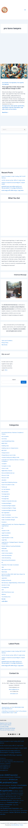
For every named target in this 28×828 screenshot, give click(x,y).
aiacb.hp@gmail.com (14, 689)
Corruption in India (6, 466)
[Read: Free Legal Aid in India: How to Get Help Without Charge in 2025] (14, 71)
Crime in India (5, 468)
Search (14, 379)
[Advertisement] (14, 49)
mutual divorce (24, 810)
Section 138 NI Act (14, 812)
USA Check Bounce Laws (8, 592)
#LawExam (14, 785)
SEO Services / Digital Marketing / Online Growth (13, 582)
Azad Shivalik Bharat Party (8, 441)
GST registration (5, 512)
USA (3, 589)
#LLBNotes (15, 791)
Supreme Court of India (5, 723)
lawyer (20, 808)
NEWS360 (4, 548)
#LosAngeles (3, 793)
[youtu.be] (10, 734)
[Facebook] (8, 734)
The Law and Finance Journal (7, 730)
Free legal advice (13, 82)
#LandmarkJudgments (5, 785)
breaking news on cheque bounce (10, 448)
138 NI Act (2, 796)
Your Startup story (6, 596)
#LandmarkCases (8, 782)
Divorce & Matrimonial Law (8, 473)
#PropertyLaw (9, 794)
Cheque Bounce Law (5, 798)
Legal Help (4, 540)
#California (17, 777)
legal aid (15, 105)
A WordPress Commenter (8, 711)
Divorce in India (5, 475)
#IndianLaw (13, 779)
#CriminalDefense (4, 779)
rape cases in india (6, 569)
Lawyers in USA (5, 530)
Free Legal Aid (20, 82)
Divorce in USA (5, 477)
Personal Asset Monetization (9, 560)
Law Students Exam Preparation (9, 808)
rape (3, 567)
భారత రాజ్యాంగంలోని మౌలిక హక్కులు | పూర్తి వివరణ (12, 190)
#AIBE (2, 775)
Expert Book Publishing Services (9, 482)
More (6, 370)
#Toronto (20, 794)
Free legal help (5, 84)
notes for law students (7, 553)
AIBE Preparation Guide (10, 796)
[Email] (15, 734)
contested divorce (6, 800)
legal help (11, 107)
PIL (2, 562)
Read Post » (5, 112)
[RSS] (19, 734)
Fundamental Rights (6, 503)
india (12, 105)
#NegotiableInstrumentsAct (17, 793)
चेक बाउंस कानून (24, 812)
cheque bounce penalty (15, 798)
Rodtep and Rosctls (6, 580)
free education (5, 82)
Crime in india (15, 800)
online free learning (6, 557)
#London (21, 791)
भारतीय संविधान (5, 601)
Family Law (4, 487)
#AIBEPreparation (11, 775)
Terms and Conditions (7, 340)
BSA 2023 (4, 450)
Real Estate (4, 571)
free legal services (6, 105)
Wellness (4, 594)
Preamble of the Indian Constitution (10, 565)
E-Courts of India (4, 726)
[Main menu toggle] (25, 9)
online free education (7, 555)
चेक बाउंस (3, 599)
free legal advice (3, 802)
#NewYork (3, 795)
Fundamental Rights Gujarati (8, 505)
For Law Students (6, 489)
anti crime (18, 796)
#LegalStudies (6, 791)
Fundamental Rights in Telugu (9, 508)
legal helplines (17, 107)
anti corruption (5, 436)
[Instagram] (13, 734)
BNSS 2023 (4, 443)
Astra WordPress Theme (17, 825)
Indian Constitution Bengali (8, 519)
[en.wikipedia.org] (17, 734)
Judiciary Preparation (5, 806)
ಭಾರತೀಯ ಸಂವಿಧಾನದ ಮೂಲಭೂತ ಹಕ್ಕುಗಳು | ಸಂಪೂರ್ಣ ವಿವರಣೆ (13, 748)
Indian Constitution (6, 515)
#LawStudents (22, 785)
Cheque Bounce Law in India (8, 455)
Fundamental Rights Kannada (9, 510)
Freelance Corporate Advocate (9, 501)
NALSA (6, 109)
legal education (5, 535)
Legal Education (4, 810)
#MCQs (8, 793)
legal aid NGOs (5, 107)
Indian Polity (15, 804)
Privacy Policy (5, 342)
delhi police (21, 800)
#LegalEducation (16, 788)
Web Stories (4, 344)
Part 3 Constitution (4, 812)
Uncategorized (5, 587)
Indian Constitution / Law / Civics (10, 517)
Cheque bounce (5, 452)
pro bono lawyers (13, 109)
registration (4, 578)
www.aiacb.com (14, 693)
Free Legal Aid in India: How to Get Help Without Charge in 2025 (13, 87)
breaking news (5, 445)
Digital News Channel (7, 470)
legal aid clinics (21, 105)
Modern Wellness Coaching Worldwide (11, 546)
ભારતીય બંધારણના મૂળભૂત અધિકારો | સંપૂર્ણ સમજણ (13, 180)
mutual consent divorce (14, 810)
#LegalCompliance (4, 788)
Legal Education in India (7, 537)
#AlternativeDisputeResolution (7, 777)
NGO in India (5, 551)
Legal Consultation (6, 533)
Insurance (4, 522)
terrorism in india (6, 585)
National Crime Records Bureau (7, 728)
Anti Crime (4, 438)
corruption (4, 463)
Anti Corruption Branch (5, 724)
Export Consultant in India (8, 484)
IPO (2, 528)
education (4, 480)
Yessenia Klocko (6, 707)
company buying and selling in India (10, 457)
